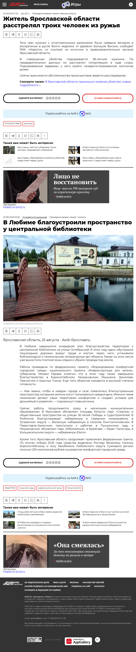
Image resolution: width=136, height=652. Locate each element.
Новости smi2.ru (14, 207)
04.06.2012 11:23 (10, 13)
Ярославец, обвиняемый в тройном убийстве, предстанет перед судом (41, 159)
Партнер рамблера (53, 640)
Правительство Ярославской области (23, 323)
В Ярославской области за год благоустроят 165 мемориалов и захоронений (106, 513)
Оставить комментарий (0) (108, 98)
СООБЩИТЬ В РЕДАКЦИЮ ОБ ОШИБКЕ (43, 590)
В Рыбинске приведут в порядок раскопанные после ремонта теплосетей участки (38, 525)
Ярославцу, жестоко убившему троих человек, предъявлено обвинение (36, 148)
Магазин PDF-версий (93, 582)
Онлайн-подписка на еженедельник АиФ (46, 586)
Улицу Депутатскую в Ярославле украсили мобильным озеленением (39, 513)
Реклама (74, 582)
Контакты (99, 586)
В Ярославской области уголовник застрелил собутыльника (101, 148)
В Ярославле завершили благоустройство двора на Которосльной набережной (105, 523)
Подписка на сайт (80, 586)
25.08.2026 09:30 (11, 217)
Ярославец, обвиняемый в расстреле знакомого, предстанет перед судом (102, 159)
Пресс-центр (59, 582)
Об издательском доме (37, 582)
